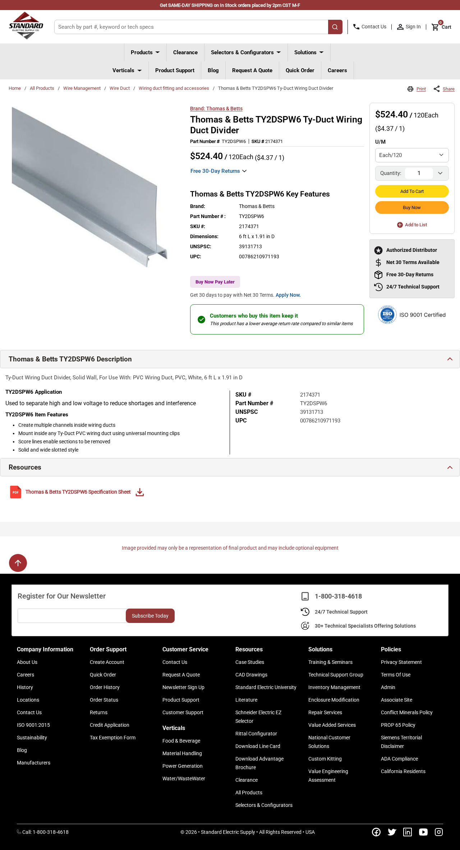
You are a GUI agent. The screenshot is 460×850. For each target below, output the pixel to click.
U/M (380, 142)
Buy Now (412, 207)
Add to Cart (412, 191)
